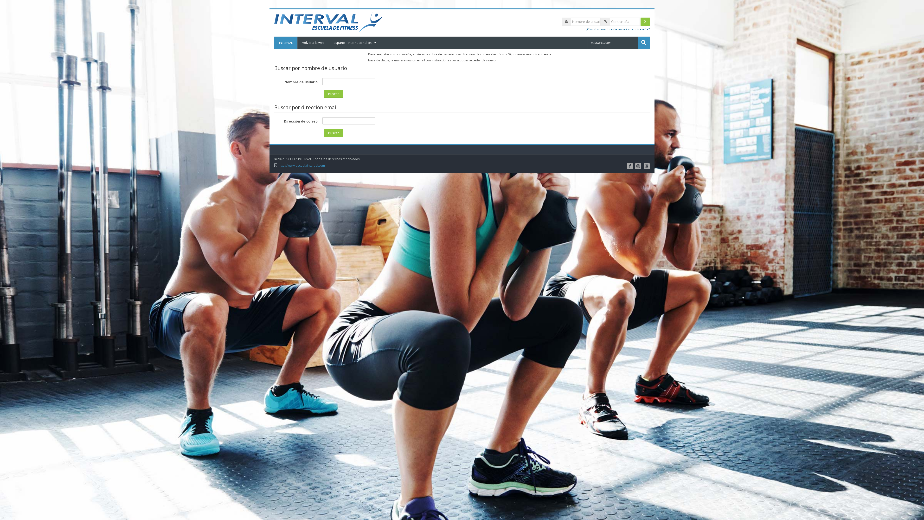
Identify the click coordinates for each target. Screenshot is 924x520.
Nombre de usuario (301, 82)
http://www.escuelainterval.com (302, 165)
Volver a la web (313, 42)
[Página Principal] (328, 22)
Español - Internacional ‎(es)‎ (353, 42)
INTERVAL (286, 42)
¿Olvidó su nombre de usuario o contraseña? (618, 29)
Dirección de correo (301, 121)
